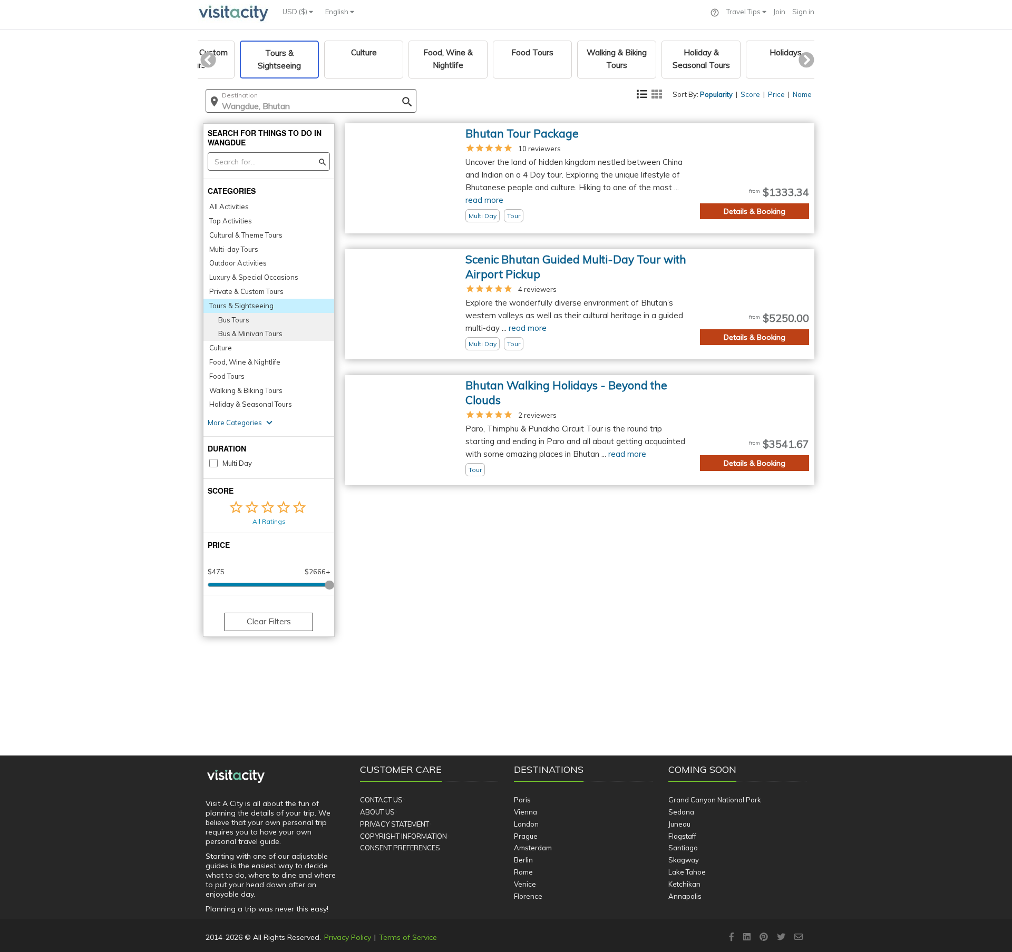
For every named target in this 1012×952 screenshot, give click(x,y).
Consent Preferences (400, 847)
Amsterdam (533, 847)
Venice (525, 884)
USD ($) (296, 11)
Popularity (716, 94)
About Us (377, 812)
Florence (528, 896)
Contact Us (381, 800)
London (526, 824)
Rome (523, 872)
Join (779, 11)
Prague (526, 836)
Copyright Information (403, 836)
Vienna (525, 812)
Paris (522, 800)
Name (802, 94)
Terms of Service (408, 937)
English (337, 11)
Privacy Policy (347, 937)
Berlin (523, 860)
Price (776, 94)
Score (750, 94)
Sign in (803, 11)
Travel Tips (744, 11)
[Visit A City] (236, 776)
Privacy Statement (394, 824)
